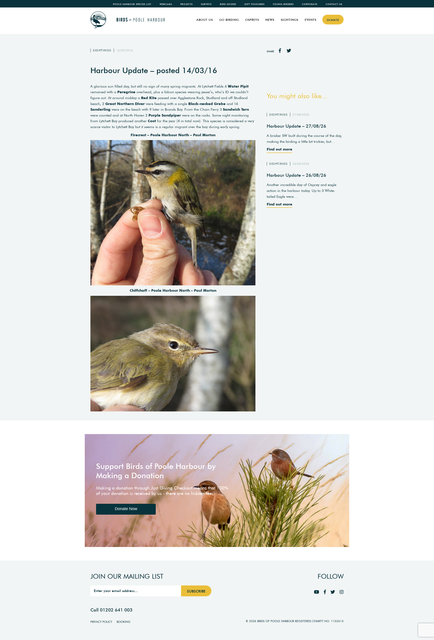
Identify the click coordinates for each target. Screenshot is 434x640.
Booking (123, 622)
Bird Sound (228, 4)
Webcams (166, 4)
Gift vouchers (254, 4)
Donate (333, 20)
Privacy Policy (101, 622)
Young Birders (283, 4)
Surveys (206, 4)
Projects (186, 4)
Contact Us (334, 4)
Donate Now (126, 508)
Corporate (309, 4)
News (269, 20)
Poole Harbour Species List (132, 4)
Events (310, 20)
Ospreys (252, 20)
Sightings (289, 20)
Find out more (279, 149)
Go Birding (229, 20)
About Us (204, 20)
